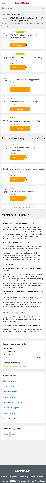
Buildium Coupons (9, 381)
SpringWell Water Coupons (12, 402)
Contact (32, 477)
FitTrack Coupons (9, 386)
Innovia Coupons (9, 397)
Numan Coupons (9, 413)
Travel (6, 434)
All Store (4, 477)
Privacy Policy (23, 477)
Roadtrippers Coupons (11, 408)
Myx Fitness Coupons (10, 418)
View (13, 434)
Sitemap (40, 477)
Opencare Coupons (10, 392)
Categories (13, 477)
